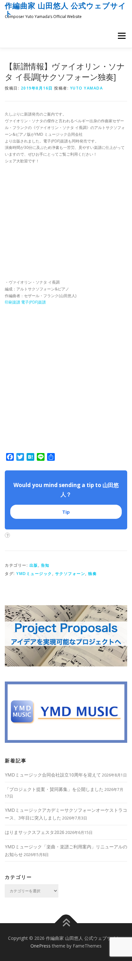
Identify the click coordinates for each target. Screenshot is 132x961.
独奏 (92, 573)
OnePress (40, 946)
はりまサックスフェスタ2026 (34, 832)
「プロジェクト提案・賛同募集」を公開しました (54, 789)
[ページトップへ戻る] (66, 923)
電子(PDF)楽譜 (33, 302)
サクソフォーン (70, 573)
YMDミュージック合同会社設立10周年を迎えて (53, 775)
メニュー (121, 36)
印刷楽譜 (12, 302)
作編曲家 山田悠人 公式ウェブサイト (65, 9)
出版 (33, 565)
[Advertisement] (66, 224)
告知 (45, 565)
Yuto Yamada (86, 88)
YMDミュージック (34, 573)
